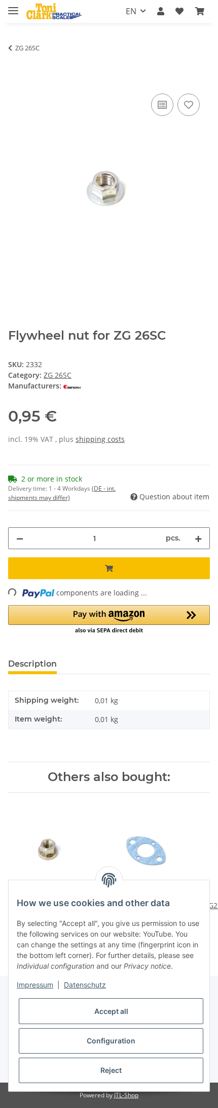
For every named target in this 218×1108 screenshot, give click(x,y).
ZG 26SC (57, 375)
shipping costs (100, 439)
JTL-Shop (126, 1095)
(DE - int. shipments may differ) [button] (62, 493)
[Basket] (200, 11)
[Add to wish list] (188, 105)
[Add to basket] (16, 79)
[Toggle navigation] (13, 6)
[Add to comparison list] (162, 105)
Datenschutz (85, 984)
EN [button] (131, 11)
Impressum (35, 984)
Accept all (111, 1011)
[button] (161, 11)
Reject (111, 1070)
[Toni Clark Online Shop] (54, 11)
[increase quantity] (198, 538)
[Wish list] (179, 11)
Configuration (111, 1040)
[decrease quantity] (20, 538)
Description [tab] (32, 664)
